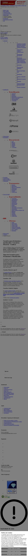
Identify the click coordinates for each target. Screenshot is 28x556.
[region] (14, 543)
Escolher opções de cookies (14, 554)
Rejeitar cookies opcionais (13, 551)
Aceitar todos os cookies (14, 548)
